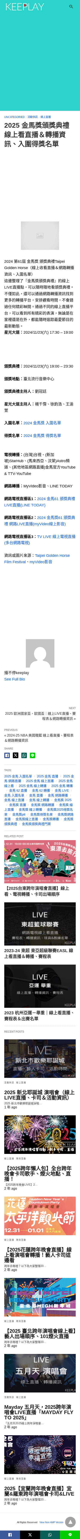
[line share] (32, 755)
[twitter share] (15, 755)
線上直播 (46, 117)
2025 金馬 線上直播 (40, 781)
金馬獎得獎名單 (41, 814)
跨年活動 (21, 1158)
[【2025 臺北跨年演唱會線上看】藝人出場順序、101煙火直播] (40, 1297)
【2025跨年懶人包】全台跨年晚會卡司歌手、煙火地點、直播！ (38, 1174)
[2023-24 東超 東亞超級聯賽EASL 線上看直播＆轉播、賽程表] (40, 924)
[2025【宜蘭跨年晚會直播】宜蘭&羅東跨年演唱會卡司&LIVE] (40, 1454)
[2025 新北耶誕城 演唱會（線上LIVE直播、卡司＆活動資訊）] (40, 1058)
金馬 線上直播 (14, 800)
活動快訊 (33, 117)
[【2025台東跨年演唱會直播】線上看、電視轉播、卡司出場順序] (40, 861)
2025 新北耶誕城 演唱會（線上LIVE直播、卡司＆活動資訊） (39, 1095)
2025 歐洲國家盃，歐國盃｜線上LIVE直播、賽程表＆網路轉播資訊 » (40, 715)
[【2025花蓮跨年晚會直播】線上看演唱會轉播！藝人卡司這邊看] (40, 1216)
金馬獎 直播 (17, 805)
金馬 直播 (36, 795)
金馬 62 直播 (18, 790)
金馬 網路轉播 (58, 795)
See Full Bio (14, 679)
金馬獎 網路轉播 (42, 805)
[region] (40, 185)
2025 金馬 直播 (47, 776)
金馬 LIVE (62, 790)
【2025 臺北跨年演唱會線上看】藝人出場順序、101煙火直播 (40, 1333)
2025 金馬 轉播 (62, 786)
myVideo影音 (41, 562)
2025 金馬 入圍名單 (18, 776)
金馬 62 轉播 (41, 790)
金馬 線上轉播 (39, 800)
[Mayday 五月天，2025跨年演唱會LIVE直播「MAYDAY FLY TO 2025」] (40, 1373)
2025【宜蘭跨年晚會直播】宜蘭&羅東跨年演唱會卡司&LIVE (39, 1491)
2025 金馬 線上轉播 (33, 786)
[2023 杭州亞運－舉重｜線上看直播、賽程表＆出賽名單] (40, 986)
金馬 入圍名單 (14, 795)
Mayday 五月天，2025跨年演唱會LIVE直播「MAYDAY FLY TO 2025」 (38, 1412)
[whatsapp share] (24, 755)
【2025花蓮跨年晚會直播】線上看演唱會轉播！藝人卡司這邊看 (38, 1255)
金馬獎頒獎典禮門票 (36, 824)
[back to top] (70, 1522)
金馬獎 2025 (62, 800)
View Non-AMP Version (51, 1522)
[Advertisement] (40, 68)
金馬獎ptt (18, 814)
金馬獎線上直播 (27, 819)
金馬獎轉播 (51, 819)
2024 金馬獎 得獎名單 (42, 436)
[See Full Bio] (27, 679)
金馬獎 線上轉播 (30, 809)
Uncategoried (14, 117)
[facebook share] (7, 755)
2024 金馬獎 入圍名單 (42, 423)
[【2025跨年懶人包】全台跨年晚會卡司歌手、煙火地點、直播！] (40, 1134)
